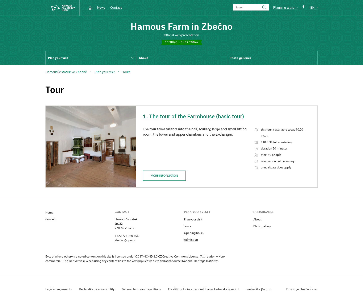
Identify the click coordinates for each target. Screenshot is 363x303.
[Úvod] (90, 7)
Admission (191, 240)
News (101, 7)
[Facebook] (303, 8)
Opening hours (194, 233)
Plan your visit (193, 219)
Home (49, 212)
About (257, 219)
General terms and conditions (141, 289)
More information (164, 176)
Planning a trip (284, 7)
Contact (116, 7)
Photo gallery (262, 226)
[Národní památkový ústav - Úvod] (63, 8)
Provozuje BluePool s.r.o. (302, 289)
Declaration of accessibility (97, 289)
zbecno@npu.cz (125, 240)
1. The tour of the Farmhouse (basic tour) (193, 116)
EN (312, 7)
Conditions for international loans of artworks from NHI (204, 289)
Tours (187, 226)
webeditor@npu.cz (259, 289)
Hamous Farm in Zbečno (181, 26)
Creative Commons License (180, 256)
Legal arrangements (58, 289)
